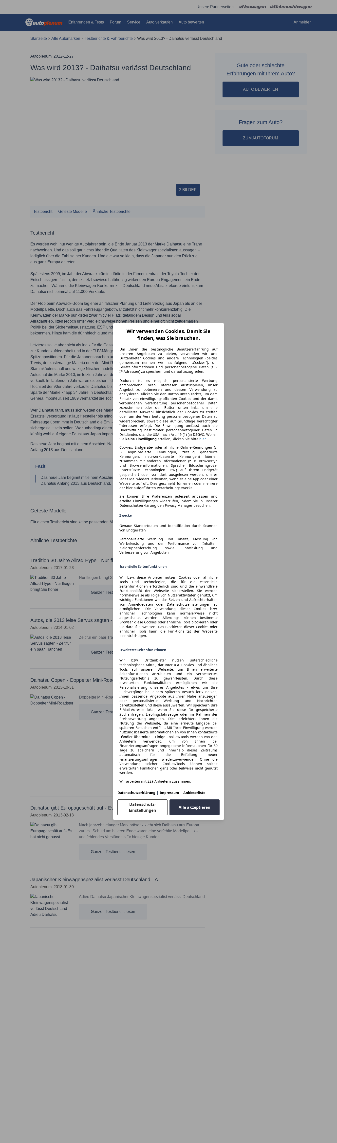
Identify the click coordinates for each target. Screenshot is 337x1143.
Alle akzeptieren (194, 807)
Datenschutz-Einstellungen (142, 807)
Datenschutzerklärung (136, 792)
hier (202, 439)
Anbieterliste (194, 792)
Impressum (169, 792)
